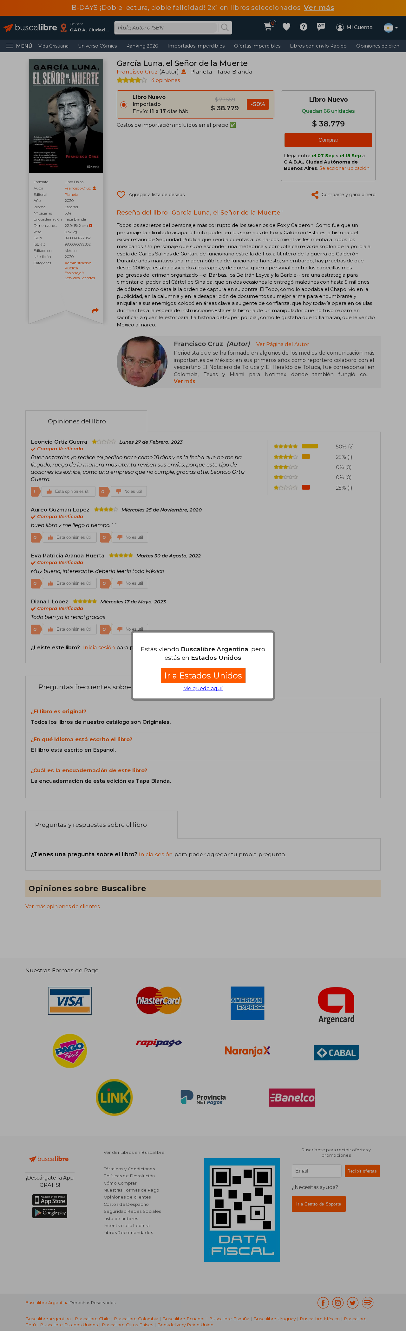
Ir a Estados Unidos (203, 675)
